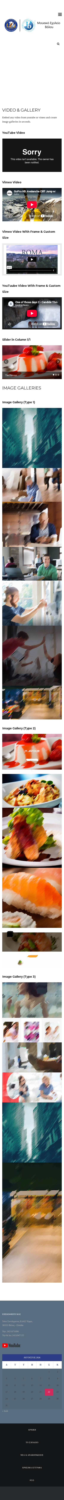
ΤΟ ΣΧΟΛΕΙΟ (32, 1442)
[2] (56, 374)
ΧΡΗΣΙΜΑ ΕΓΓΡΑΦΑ (32, 1467)
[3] (58, 374)
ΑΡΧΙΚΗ (32, 1430)
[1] (53, 374)
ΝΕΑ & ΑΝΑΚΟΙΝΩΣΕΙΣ (32, 1455)
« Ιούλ (5, 1411)
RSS (32, 1480)
